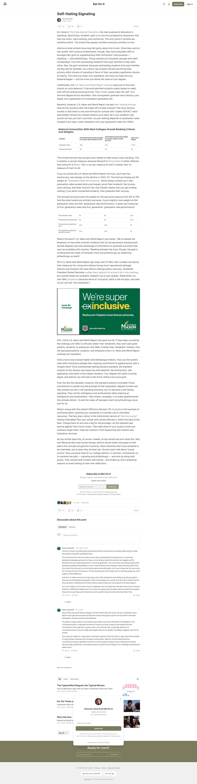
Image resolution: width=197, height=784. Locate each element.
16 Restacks (85, 503)
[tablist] (67, 527)
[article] (98, 690)
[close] (120, 699)
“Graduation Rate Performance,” (84, 180)
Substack (87, 779)
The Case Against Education (84, 32)
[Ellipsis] (139, 548)
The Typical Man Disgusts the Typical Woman (81, 685)
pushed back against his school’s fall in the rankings (111, 272)
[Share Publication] (169, 4)
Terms (103, 768)
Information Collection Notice (98, 736)
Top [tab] (59, 679)
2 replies (68, 657)
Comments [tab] (62, 527)
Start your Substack (92, 773)
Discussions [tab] (74, 679)
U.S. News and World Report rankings (94, 85)
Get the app (109, 773)
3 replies (68, 602)
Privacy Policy (115, 736)
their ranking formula (125, 104)
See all (61, 733)
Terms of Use (109, 734)
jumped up (72, 279)
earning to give (128, 416)
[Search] (164, 4)
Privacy (97, 768)
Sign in (190, 4)
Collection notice (113, 768)
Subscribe (178, 4)
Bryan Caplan (67, 19)
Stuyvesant (115, 161)
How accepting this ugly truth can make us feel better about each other (85, 688)
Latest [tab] (65, 679)
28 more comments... (65, 668)
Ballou (77, 164)
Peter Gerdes (67, 548)
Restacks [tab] (72, 527)
